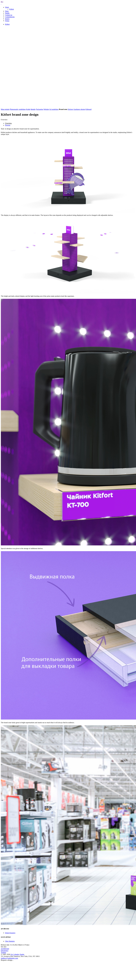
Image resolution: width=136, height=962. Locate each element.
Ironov (7, 19)
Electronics (4, 950)
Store (7, 11)
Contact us (8, 15)
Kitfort (11, 9)
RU (2, 2)
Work (7, 7)
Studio (7, 13)
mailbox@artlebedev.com (9, 958)
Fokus (7, 21)
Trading (3, 952)
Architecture (5, 949)
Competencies (10, 17)
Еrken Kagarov (10, 933)
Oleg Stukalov (10, 941)
